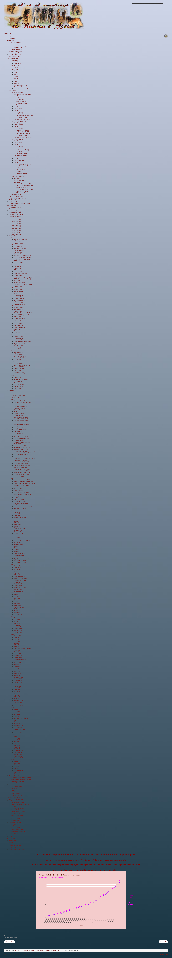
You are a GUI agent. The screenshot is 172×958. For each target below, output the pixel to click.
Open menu (7, 33)
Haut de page (164, 954)
